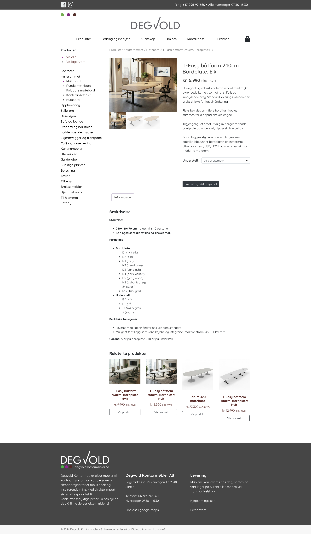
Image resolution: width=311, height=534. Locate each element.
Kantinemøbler (72, 149)
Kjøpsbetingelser (202, 501)
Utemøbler (69, 154)
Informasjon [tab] (122, 197)
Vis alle (71, 57)
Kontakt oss (195, 39)
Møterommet (70, 76)
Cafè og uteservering (76, 143)
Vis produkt (125, 412)
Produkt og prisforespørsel (201, 184)
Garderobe (69, 159)
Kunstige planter (73, 165)
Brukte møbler (71, 187)
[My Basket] (247, 39)
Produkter (83, 39)
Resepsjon (68, 116)
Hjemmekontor (72, 192)
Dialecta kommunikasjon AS (148, 529)
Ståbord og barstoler (76, 127)
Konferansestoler (78, 95)
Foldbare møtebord (80, 90)
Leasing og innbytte (116, 39)
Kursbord (73, 100)
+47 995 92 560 (194, 5)
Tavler (65, 176)
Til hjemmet (69, 198)
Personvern (198, 510)
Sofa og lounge (72, 121)
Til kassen (222, 39)
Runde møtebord (78, 86)
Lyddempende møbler (77, 132)
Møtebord (73, 81)
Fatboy (66, 203)
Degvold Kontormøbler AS (86, 529)
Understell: (191, 160)
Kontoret (67, 71)
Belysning (68, 170)
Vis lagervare (75, 62)
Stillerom (67, 110)
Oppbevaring (70, 105)
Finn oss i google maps (142, 510)
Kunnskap (148, 39)
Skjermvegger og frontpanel (82, 138)
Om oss (171, 39)
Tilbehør (67, 181)
